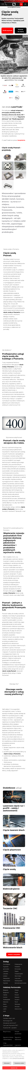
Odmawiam (7, 1063)
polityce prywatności (18, 1058)
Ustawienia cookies (19, 1063)
